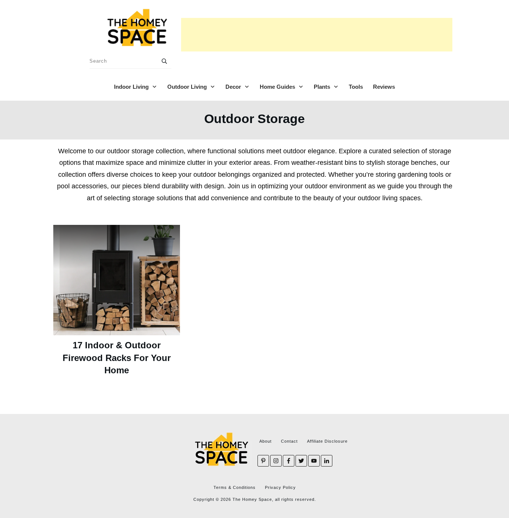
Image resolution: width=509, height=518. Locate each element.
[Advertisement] (316, 34)
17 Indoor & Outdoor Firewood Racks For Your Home (117, 357)
